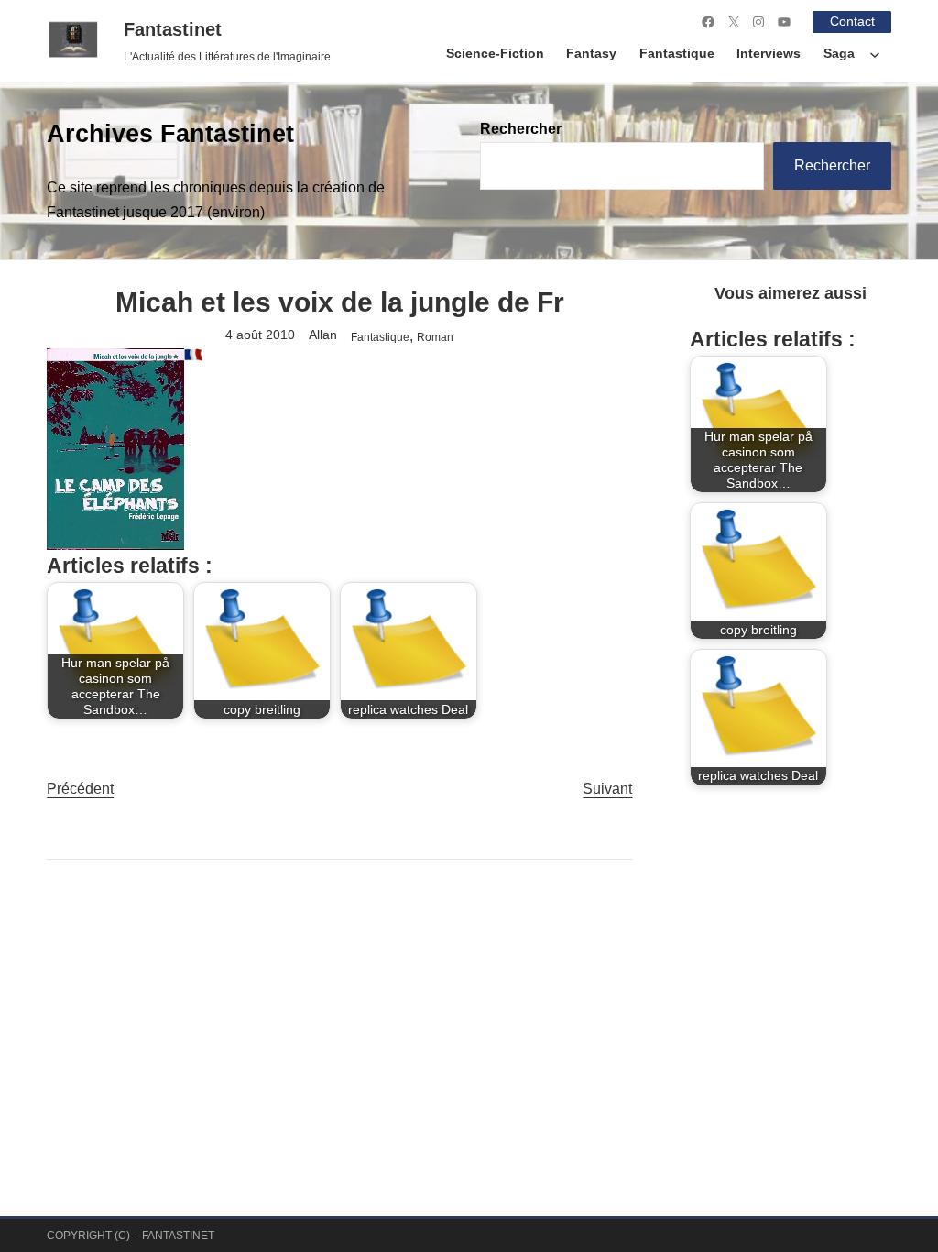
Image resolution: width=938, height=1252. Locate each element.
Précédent (80, 788)
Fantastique (380, 337)
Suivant (607, 788)
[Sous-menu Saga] (874, 54)
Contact (852, 21)
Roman (435, 337)
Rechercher (521, 129)
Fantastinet (173, 29)
